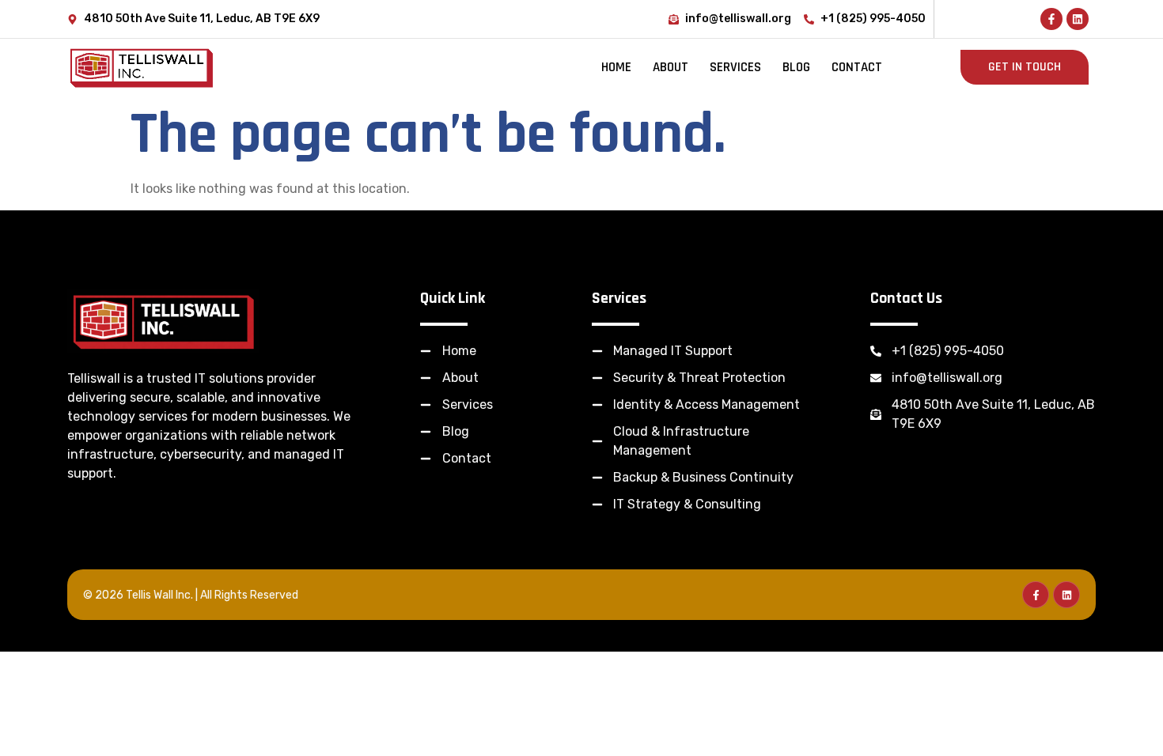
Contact (857, 67)
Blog (796, 67)
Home (616, 67)
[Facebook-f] (1051, 19)
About (670, 67)
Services (735, 67)
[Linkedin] (1077, 19)
